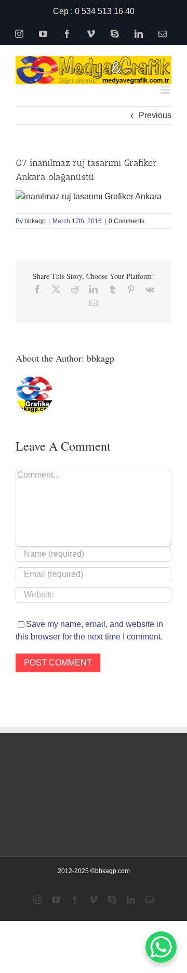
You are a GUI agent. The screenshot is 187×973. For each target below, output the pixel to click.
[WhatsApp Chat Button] (161, 947)
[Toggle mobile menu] (166, 89)
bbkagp (35, 221)
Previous (155, 115)
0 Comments (126, 221)
